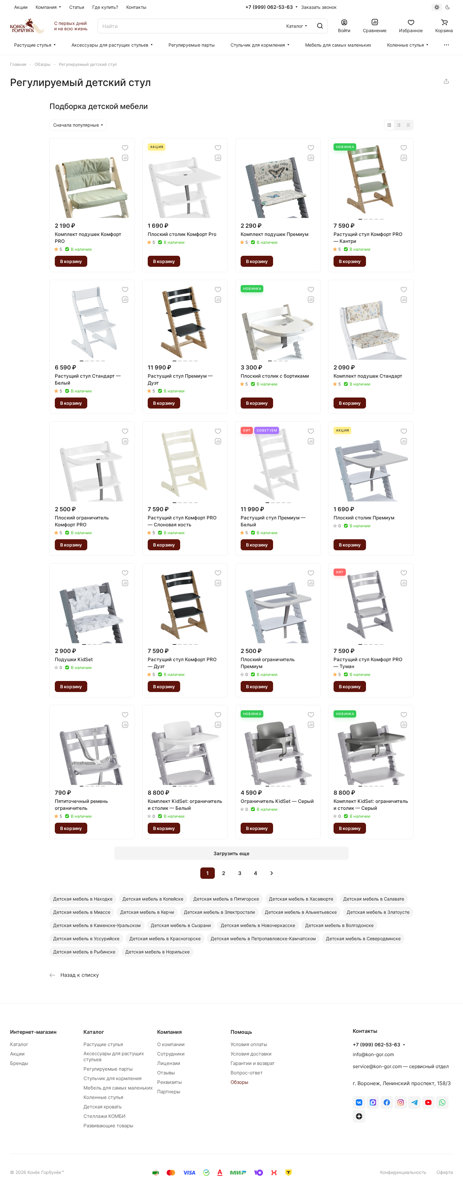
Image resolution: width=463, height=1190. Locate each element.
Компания (169, 1032)
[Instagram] (400, 1102)
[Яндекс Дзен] (359, 1116)
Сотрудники (171, 1054)
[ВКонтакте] (359, 1102)
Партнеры (168, 1092)
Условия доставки (251, 1054)
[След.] (272, 873)
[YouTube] (428, 1102)
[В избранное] (125, 148)
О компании (171, 1044)
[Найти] (320, 26)
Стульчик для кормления (112, 1078)
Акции (17, 1054)
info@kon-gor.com (373, 1054)
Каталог (19, 1044)
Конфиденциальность (403, 1172)
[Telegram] (414, 1102)
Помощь (241, 1032)
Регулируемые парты (108, 1069)
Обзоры (239, 1082)
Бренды (19, 1063)
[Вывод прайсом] (408, 125)
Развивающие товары (108, 1126)
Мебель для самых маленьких (118, 1088)
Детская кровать (102, 1107)
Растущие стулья (103, 1044)
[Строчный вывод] (398, 125)
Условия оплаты (249, 1044)
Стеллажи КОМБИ (104, 1116)
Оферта (445, 1172)
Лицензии (168, 1063)
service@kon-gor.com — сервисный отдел (401, 1066)
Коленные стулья (103, 1097)
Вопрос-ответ (247, 1073)
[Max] (373, 1102)
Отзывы (166, 1073)
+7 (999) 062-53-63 (269, 7)
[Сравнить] (125, 158)
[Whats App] (442, 1102)
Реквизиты (169, 1082)
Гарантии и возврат (253, 1063)
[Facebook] (386, 1102)
